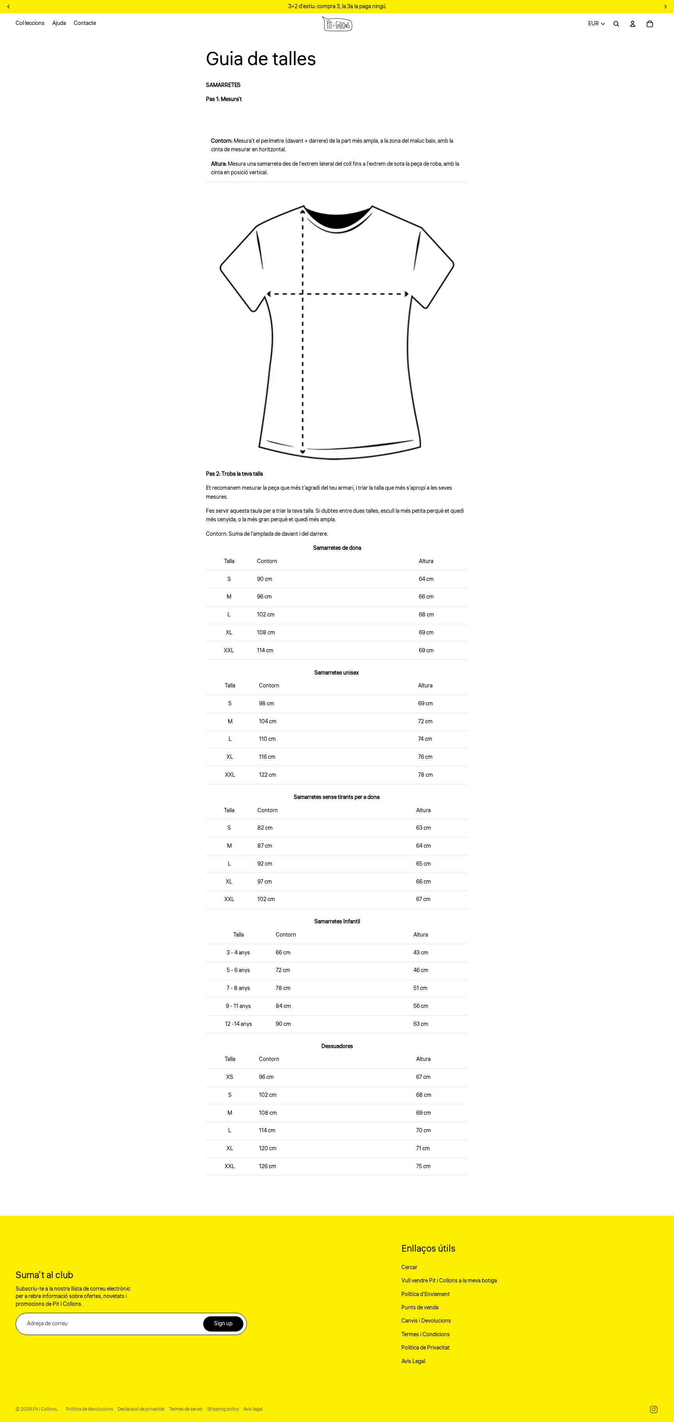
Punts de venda (419, 1308)
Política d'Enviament (425, 1294)
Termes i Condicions (425, 1335)
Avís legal (253, 1409)
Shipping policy (223, 1409)
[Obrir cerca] (616, 23)
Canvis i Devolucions (426, 1321)
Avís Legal (413, 1361)
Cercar (409, 1267)
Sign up (223, 1324)
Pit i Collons (45, 1409)
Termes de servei (185, 1409)
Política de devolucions (89, 1409)
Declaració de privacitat (141, 1409)
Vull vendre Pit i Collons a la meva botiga (449, 1281)
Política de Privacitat (425, 1348)
